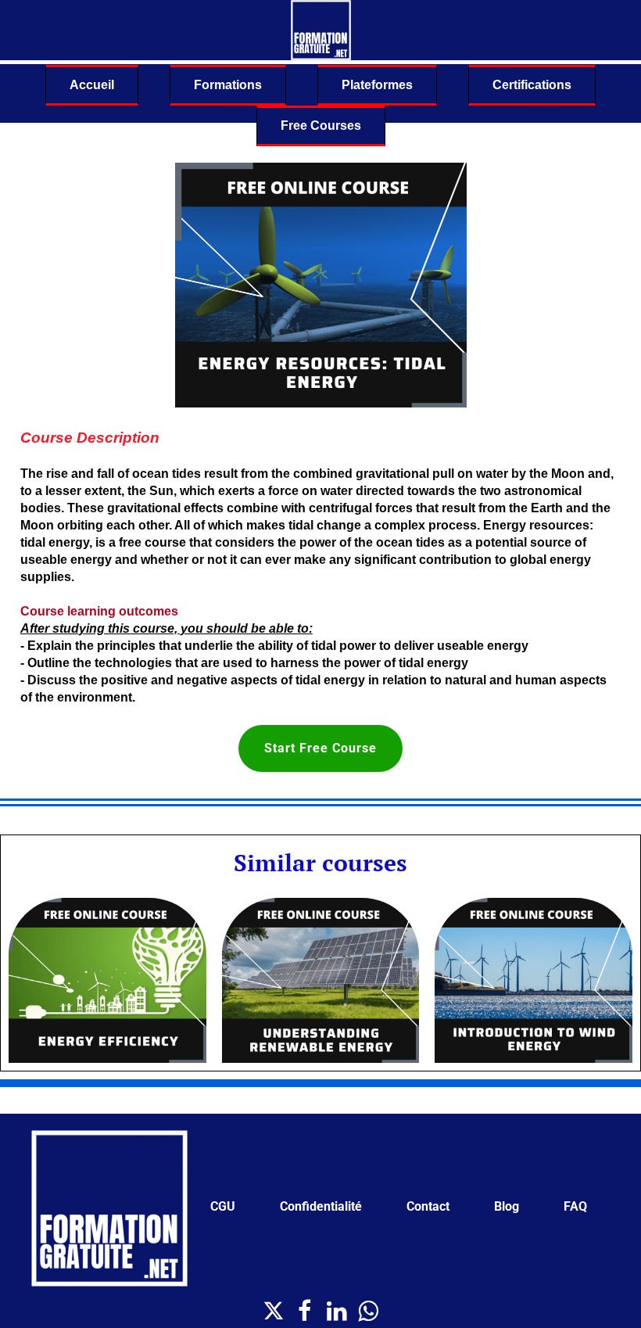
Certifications (531, 85)
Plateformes (377, 85)
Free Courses (321, 125)
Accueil (92, 85)
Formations (228, 85)
